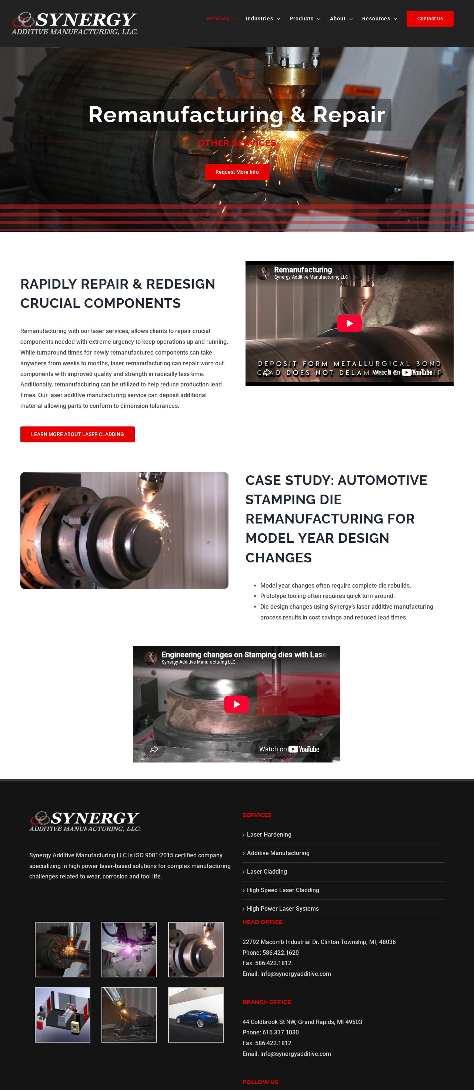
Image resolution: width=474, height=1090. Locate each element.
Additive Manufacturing (278, 853)
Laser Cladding (267, 871)
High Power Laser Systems (283, 908)
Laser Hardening (269, 834)
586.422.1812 (273, 963)
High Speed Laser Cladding (283, 890)
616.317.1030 (281, 1032)
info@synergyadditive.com (295, 973)
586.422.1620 (281, 952)
